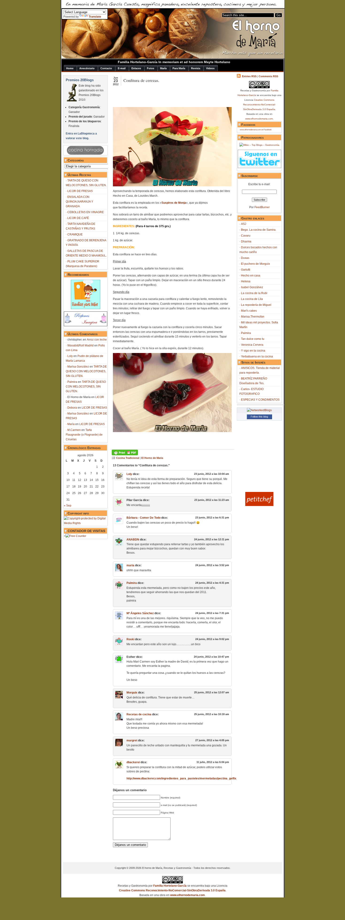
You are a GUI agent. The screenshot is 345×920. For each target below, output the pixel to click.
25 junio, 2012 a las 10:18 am (211, 714)
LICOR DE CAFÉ (78, 218)
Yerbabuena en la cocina (257, 356)
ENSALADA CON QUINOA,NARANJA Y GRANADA (79, 201)
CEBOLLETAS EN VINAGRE (85, 212)
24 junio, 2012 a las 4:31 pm (212, 582)
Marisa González (78, 366)
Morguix (131, 692)
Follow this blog (259, 416)
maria (130, 565)
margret (131, 740)
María (71, 424)
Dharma (246, 241)
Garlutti (245, 269)
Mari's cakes (249, 310)
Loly (70, 356)
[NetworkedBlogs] (259, 410)
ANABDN (132, 539)
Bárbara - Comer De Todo (143, 517)
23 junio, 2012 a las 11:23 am (211, 499)
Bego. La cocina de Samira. (258, 229)
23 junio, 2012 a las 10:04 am (211, 473)
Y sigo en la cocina (253, 350)
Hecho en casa (250, 275)
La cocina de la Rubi (254, 293)
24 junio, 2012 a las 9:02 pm (212, 639)
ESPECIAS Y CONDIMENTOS (260, 399)
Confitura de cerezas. (141, 80)
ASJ (243, 224)
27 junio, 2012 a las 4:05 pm (212, 740)
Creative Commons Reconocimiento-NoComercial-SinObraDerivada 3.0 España (259, 105)
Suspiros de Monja (173, 202)
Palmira (72, 381)
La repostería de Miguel (256, 305)
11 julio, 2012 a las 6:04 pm (212, 762)
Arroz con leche (97, 339)
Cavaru (245, 235)
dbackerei (133, 762)
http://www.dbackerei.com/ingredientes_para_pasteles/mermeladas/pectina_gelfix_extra (185, 778)
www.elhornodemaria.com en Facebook (256, 130)
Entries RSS (249, 76)
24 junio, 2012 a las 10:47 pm (211, 656)
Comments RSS (268, 76)
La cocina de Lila (252, 299)
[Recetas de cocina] (259, 505)
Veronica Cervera (252, 344)
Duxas (245, 258)
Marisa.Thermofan (252, 316)
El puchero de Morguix (255, 263)
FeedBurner (262, 207)
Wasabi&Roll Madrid (80, 345)
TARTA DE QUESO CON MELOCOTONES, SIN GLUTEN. (86, 371)
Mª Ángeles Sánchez (140, 613)
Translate (95, 16)
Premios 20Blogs (80, 80)
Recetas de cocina (138, 714)
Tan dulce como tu (252, 339)
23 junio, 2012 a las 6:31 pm (212, 517)
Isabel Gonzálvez (252, 287)
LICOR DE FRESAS (80, 191)
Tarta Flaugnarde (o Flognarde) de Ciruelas (84, 434)
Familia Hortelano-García (170, 885)
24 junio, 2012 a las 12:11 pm (211, 539)
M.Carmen (74, 430)
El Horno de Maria (152, 457)
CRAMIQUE (75, 234)
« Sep (67, 505)
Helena (245, 281)
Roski (130, 639)
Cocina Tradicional (127, 457)
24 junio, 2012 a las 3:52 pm (212, 565)
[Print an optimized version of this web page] (125, 454)
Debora (72, 407)
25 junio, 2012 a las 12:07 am (211, 692)
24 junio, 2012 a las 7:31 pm (212, 613)
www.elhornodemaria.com (259, 118)
